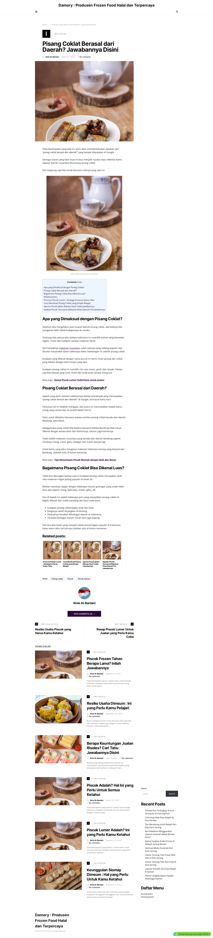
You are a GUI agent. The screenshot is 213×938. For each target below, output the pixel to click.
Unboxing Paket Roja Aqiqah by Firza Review (159, 819)
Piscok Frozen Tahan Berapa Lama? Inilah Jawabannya (104, 663)
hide (79, 282)
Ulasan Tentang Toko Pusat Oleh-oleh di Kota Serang (160, 856)
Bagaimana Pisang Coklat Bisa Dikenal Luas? (64, 293)
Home (44, 25)
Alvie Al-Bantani (52, 57)
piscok (70, 579)
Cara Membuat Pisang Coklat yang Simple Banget (67, 303)
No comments (85, 57)
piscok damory (84, 579)
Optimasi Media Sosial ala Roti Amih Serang (159, 849)
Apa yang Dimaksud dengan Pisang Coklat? (64, 287)
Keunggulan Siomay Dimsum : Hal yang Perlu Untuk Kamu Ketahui (107, 874)
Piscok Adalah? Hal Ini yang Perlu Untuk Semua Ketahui (110, 790)
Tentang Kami (147, 897)
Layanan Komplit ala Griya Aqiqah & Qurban (160, 870)
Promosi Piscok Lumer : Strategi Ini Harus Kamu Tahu (69, 300)
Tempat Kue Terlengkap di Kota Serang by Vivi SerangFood (159, 812)
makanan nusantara (69, 348)
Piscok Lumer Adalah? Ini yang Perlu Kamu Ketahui (108, 832)
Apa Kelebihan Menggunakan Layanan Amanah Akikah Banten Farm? (160, 834)
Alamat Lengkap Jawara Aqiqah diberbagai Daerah (159, 877)
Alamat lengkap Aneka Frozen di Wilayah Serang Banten (160, 842)
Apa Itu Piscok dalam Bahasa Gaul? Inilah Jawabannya (69, 306)
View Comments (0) (83, 614)
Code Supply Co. (59, 931)
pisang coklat (57, 579)
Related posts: (50, 296)
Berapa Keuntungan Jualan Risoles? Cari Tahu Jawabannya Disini (110, 748)
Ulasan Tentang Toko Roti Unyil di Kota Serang (160, 863)
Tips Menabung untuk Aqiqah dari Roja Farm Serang (160, 826)
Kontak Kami (147, 894)
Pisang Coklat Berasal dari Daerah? (60, 290)
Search (144, 788)
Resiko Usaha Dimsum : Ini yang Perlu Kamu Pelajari (109, 705)
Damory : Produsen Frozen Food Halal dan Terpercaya (106, 5)
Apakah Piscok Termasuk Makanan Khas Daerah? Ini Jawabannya (74, 309)
